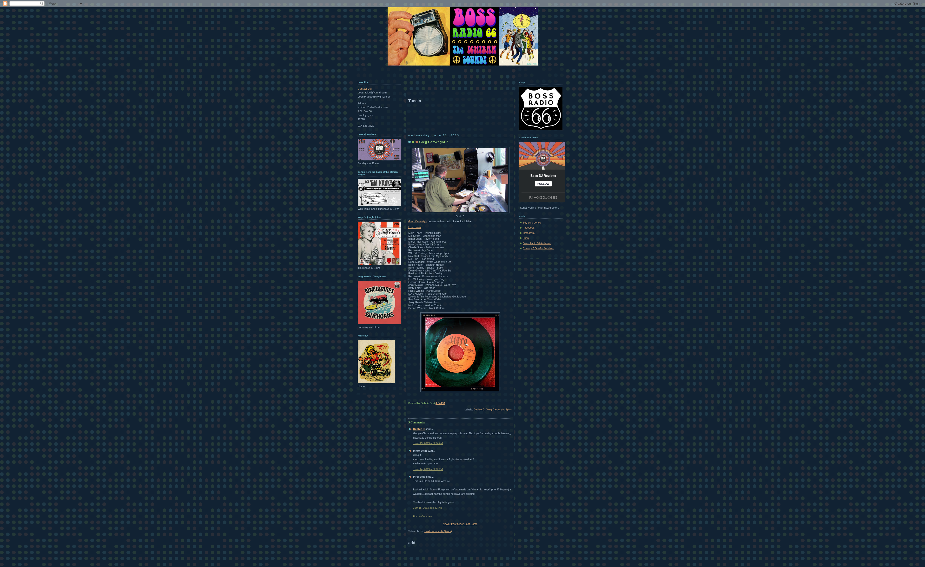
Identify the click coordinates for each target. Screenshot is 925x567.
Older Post (463, 523)
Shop (526, 238)
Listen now (414, 227)
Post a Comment (423, 516)
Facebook (529, 227)
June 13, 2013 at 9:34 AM (428, 443)
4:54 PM (440, 403)
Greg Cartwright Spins (499, 409)
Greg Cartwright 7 (433, 142)
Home (473, 523)
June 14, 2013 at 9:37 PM (428, 469)
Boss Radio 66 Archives (537, 243)
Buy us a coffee (532, 222)
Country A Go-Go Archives (538, 248)
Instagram (529, 232)
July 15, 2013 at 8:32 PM (427, 507)
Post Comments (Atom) (438, 531)
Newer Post (449, 523)
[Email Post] (511, 403)
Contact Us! (365, 88)
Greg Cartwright (417, 221)
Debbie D (479, 409)
